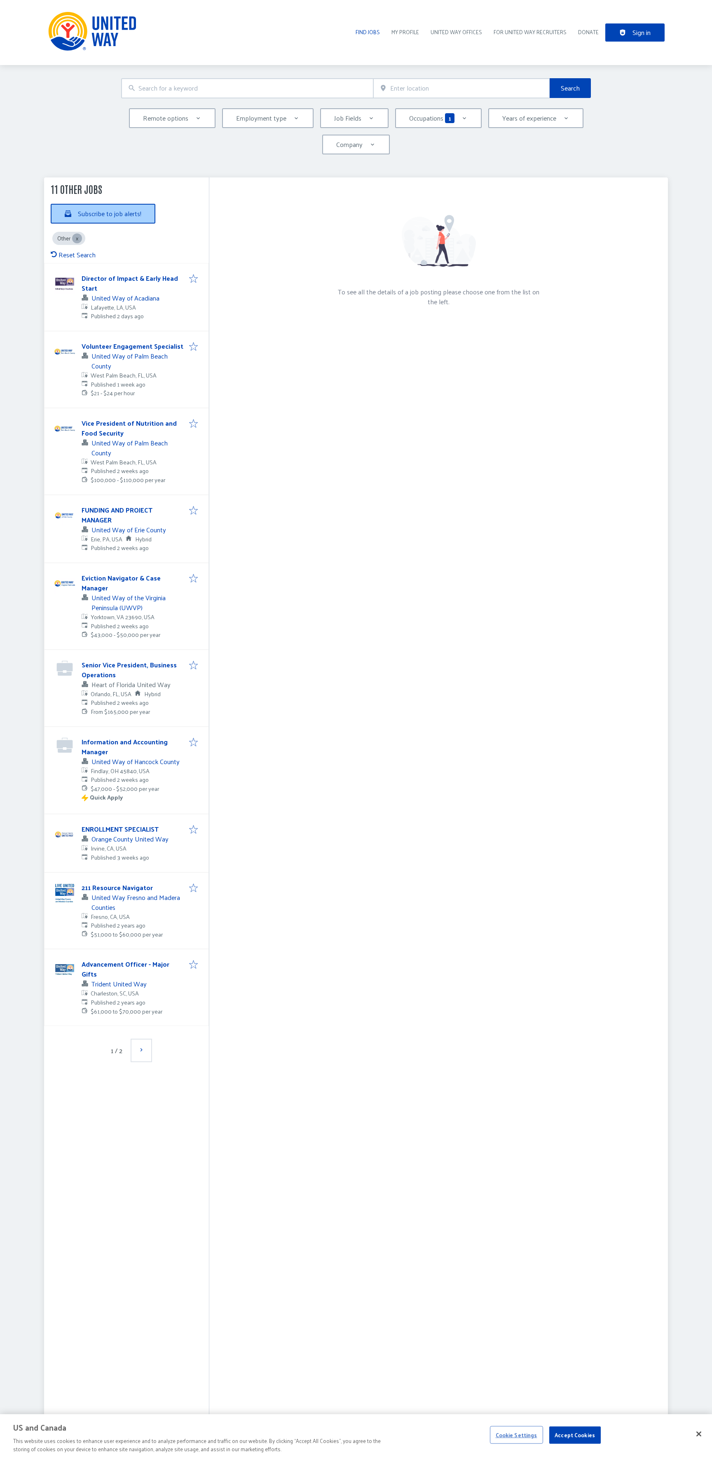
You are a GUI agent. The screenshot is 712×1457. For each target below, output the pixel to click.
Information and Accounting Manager (125, 747)
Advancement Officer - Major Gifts (125, 969)
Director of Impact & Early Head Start (130, 283)
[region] (356, 1435)
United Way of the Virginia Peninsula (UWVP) (128, 602)
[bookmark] (193, 279)
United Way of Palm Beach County (129, 361)
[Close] (699, 1434)
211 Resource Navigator (117, 887)
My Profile (405, 32)
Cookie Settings (516, 1435)
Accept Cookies (575, 1435)
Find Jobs (368, 32)
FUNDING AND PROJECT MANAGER (117, 515)
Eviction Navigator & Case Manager (121, 583)
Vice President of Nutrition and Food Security (129, 428)
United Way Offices (456, 32)
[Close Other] (77, 238)
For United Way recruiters (530, 32)
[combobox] (247, 88)
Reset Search (77, 255)
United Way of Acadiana (125, 298)
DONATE (588, 32)
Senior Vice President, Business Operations (129, 670)
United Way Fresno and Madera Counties (135, 902)
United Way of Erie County (128, 530)
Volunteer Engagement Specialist (132, 346)
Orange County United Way (130, 839)
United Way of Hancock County (135, 761)
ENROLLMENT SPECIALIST (120, 829)
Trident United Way (119, 984)
